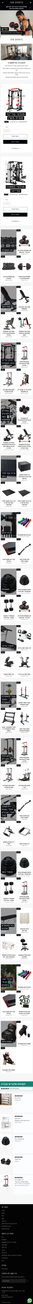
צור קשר (4, 1221)
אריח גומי (4, 1253)
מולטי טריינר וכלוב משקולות (9, 1242)
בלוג (3, 1216)
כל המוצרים (5, 1258)
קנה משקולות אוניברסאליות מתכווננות (13, 33)
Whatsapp (5, 1269)
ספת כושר (4, 1245)
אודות (3, 1210)
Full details (15, 148)
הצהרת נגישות (5, 1229)
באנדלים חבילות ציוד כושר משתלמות (12, 1255)
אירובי (3, 1250)
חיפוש (3, 1213)
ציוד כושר (4, 1247)
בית (3, 1237)
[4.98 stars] (5, 1089)
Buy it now (15, 141)
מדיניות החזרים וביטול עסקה (9, 1223)
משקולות (4, 1239)
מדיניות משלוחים (6, 1226)
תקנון (3, 1218)
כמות (7, 127)
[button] (15, 1198)
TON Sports (16, 2)
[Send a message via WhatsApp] (29, 1300)
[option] (16, 24)
